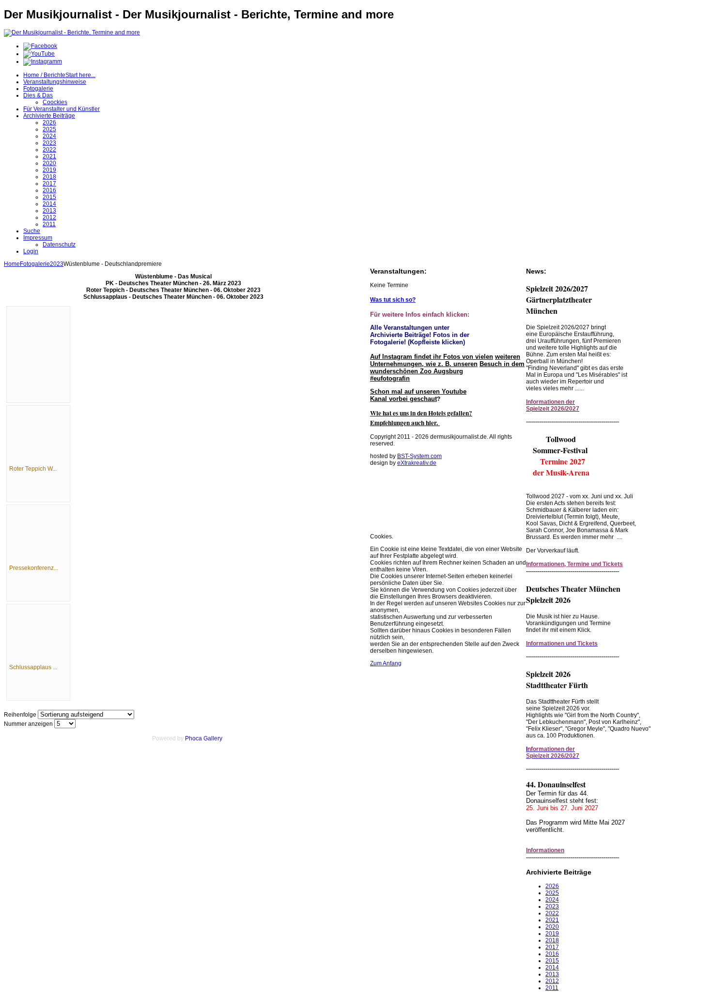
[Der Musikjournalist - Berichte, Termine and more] (72, 32)
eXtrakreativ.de (416, 463)
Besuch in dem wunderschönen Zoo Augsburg (447, 367)
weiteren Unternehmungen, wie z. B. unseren (445, 360)
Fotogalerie (35, 264)
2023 (56, 264)
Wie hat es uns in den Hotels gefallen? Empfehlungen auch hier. (421, 418)
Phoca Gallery (203, 738)
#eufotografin (390, 378)
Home (12, 264)
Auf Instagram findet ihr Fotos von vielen (431, 356)
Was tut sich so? (393, 299)
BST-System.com (419, 456)
